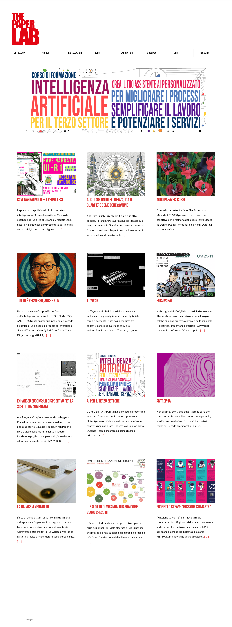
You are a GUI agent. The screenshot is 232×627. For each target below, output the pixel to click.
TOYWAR (92, 301)
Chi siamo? (19, 53)
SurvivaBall (165, 301)
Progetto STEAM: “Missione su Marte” (184, 507)
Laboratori (127, 53)
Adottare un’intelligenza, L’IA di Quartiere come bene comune (109, 202)
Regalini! (204, 53)
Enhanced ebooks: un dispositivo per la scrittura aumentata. (45, 404)
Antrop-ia (164, 401)
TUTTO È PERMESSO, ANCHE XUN (38, 301)
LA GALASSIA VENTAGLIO (33, 507)
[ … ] (60, 229)
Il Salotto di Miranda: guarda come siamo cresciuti (112, 509)
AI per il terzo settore (103, 401)
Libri (176, 53)
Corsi (97, 53)
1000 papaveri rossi (171, 200)
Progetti (46, 53)
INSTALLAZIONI (75, 53)
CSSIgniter (30, 620)
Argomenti (152, 53)
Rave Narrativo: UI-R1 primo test (40, 200)
